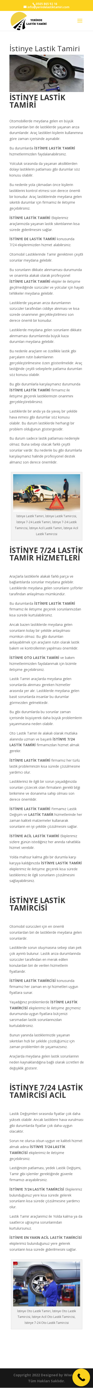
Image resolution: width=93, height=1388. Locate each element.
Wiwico (70, 1375)
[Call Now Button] (81, 1378)
